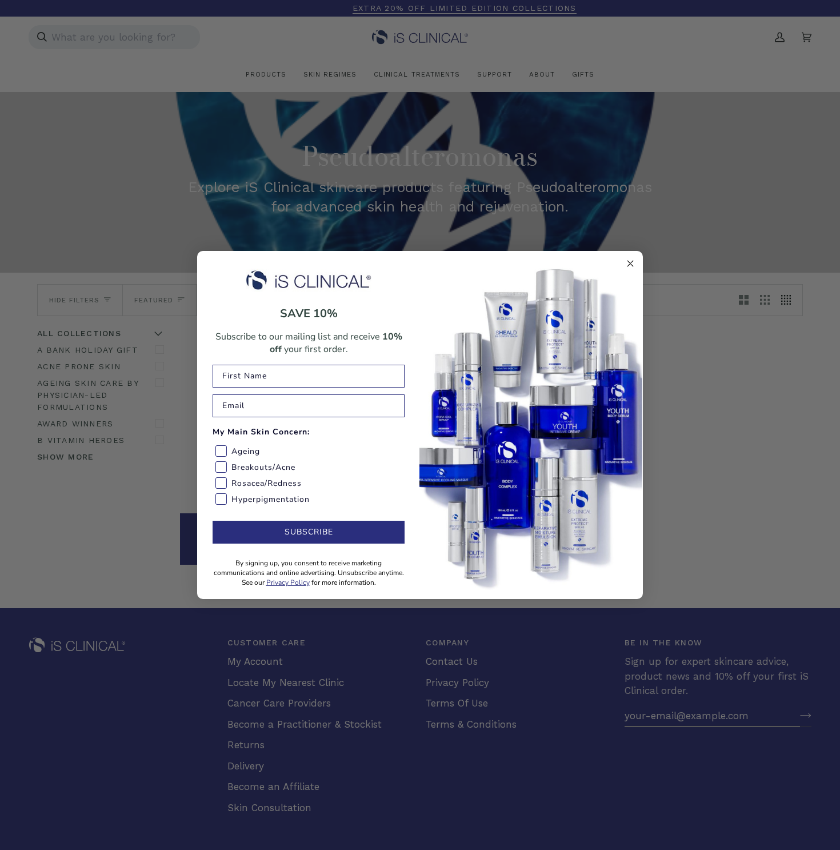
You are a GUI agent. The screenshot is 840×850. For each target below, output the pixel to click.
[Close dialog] (630, 263)
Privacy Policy (288, 582)
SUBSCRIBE (309, 531)
